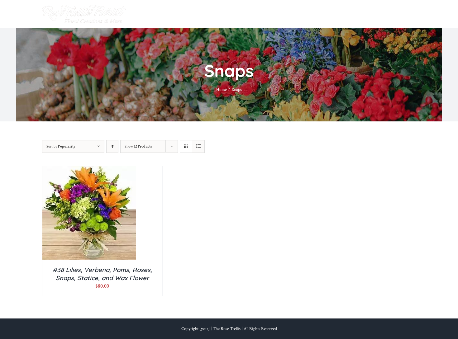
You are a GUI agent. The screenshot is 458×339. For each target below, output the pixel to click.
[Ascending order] (112, 146)
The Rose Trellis (227, 329)
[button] (405, 14)
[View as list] (198, 146)
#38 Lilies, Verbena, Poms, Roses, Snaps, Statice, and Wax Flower (102, 274)
